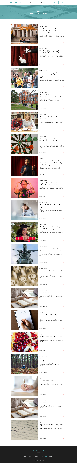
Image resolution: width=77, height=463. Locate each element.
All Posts (12, 20)
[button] (64, 21)
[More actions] (64, 26)
